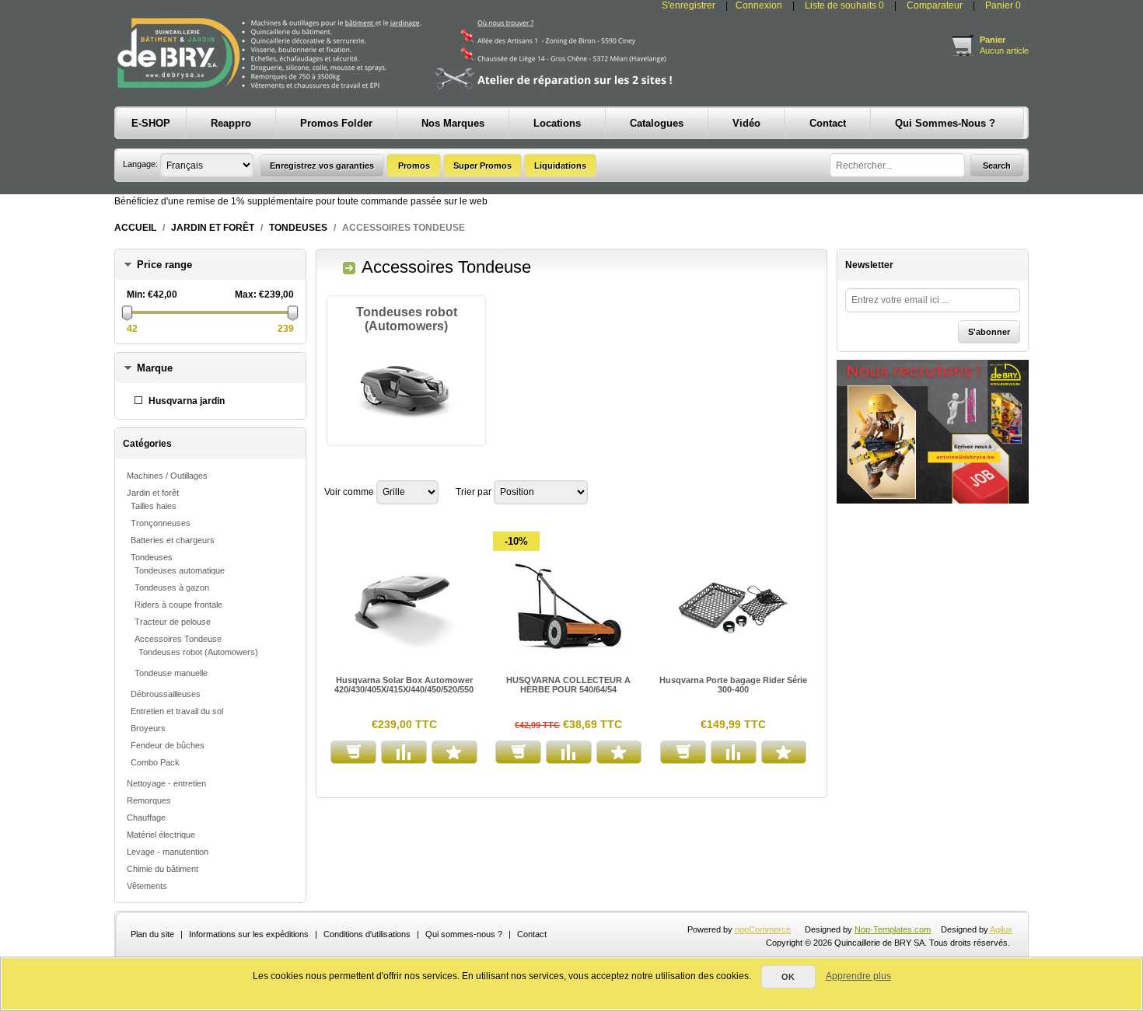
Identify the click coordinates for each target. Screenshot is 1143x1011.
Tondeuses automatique (180, 570)
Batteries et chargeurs (173, 540)
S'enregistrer (688, 5)
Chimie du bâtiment (162, 868)
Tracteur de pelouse (173, 621)
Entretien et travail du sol (177, 711)
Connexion (759, 5)
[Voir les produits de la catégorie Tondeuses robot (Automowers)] (406, 392)
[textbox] (897, 165)
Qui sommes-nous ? (463, 934)
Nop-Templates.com (893, 929)
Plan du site (152, 934)
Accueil (135, 227)
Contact (532, 934)
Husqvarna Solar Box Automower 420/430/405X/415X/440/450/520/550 (404, 684)
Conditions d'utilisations (367, 934)
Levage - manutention (167, 851)
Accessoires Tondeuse (178, 638)
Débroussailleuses (166, 694)
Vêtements (147, 886)
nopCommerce (763, 929)
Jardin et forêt (212, 227)
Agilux (1001, 929)
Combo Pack (155, 762)
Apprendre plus (858, 976)
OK (788, 976)
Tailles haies (154, 506)
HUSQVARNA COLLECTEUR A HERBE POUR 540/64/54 (568, 684)
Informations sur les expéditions (249, 934)
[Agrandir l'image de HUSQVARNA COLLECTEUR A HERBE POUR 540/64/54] (569, 608)
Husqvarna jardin (187, 401)
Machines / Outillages (167, 475)
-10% (516, 541)
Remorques (149, 800)
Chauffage (146, 817)
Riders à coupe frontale (178, 604)
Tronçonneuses (160, 523)
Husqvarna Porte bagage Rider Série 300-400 (733, 684)
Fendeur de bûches (167, 745)
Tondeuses (298, 227)
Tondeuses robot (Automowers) (198, 652)
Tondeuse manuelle (171, 673)
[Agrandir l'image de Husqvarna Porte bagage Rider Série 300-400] (734, 608)
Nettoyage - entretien (166, 783)
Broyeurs (148, 728)
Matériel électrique (161, 834)
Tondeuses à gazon (172, 587)
